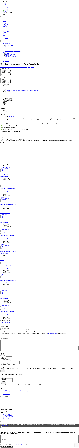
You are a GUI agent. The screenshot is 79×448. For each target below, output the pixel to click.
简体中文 (5, 26)
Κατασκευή (5, 44)
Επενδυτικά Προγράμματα (10, 56)
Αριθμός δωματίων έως (5, 360)
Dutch (4, 29)
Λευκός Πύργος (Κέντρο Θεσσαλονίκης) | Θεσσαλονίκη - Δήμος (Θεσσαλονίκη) (23, 90)
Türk (4, 35)
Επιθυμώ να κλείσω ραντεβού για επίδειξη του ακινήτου (35, 331)
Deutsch (4, 27)
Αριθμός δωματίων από (5, 359)
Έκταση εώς (2, 367)
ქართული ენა (6, 31)
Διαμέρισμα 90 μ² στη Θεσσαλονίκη (8, 251)
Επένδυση (5, 52)
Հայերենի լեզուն (7, 24)
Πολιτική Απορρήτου (52, 333)
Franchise (7, 8)
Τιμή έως (2, 353)
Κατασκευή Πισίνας (9, 50)
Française (5, 30)
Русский (4, 23)
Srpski (4, 34)
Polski (4, 33)
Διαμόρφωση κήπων (9, 48)
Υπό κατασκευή (55, 368)
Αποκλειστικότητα (9, 59)
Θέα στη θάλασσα (10, 368)
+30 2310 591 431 (6, 9)
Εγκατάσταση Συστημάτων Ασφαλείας (13, 51)
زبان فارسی (5, 32)
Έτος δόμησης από (4, 362)
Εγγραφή (3, 382)
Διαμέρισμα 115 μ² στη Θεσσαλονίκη (8, 295)
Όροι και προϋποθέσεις (7, 418)
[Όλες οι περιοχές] (6, 378)
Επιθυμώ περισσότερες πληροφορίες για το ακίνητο (12, 331)
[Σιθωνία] (6, 380)
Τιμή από (2, 351)
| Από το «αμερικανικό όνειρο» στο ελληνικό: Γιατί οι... (16, 391)
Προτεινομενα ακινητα (7, 414)
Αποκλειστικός (9, 369)
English (4, 21)
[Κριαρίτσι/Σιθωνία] (6, 381)
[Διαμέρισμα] (5, 343)
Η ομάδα (7, 4)
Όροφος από (2, 357)
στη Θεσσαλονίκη (4, 176)
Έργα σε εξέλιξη (8, 55)
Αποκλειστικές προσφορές (8, 416)
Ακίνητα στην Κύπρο (7, 43)
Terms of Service (23, 444)
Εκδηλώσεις (7, 7)
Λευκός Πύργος (31, 67)
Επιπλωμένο (23, 368)
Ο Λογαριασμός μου (7, 419)
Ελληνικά (5, 22)
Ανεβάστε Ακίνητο (6, 61)
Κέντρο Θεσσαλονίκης (23, 67)
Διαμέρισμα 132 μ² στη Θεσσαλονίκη (8, 174)
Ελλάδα (2, 67)
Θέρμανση (29, 368)
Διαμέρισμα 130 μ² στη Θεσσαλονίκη (8, 311)
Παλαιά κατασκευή (64, 368)
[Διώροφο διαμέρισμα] (5, 344)
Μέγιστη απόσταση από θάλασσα (7, 364)
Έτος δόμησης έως (4, 363)
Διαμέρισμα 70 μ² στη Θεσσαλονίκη (8, 265)
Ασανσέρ (3, 368)
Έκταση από (2, 365)
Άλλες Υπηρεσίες (6, 57)
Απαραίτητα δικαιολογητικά (10, 58)
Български (5, 25)
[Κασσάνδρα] (6, 379)
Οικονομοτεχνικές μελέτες (10, 54)
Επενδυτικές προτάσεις (7, 415)
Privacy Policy (6, 417)
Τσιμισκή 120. (11, 116)
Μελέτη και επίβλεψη (9, 45)
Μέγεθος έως (3, 355)
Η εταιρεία (7, 3)
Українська (5, 36)
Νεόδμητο (49, 368)
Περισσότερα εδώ (4, 425)
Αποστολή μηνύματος (61, 333)
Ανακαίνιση (7, 47)
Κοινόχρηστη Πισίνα (41, 368)
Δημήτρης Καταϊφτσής (5, 322)
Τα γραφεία (7, 5)
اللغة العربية (5, 38)
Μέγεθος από (3, 354)
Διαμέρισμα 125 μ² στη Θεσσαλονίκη (8, 219)
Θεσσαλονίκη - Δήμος (14, 67)
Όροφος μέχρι (3, 358)
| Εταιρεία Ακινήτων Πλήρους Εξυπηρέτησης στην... (15, 390)
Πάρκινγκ (17, 368)
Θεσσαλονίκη (7, 67)
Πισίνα (34, 368)
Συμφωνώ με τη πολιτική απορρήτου (8, 443)
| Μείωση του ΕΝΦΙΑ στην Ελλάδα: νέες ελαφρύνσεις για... (17, 392)
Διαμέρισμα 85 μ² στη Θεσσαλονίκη (8, 188)
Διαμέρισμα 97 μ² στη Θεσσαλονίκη (8, 204)
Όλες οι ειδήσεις (6, 394)
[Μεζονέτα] (5, 345)
